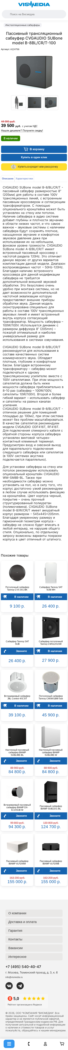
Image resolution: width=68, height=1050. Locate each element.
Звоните (21, 651)
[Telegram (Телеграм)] (22, 985)
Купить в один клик (34, 157)
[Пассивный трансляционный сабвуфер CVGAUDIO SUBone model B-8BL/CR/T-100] (18, 102)
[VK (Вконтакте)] (10, 985)
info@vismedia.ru (14, 977)
